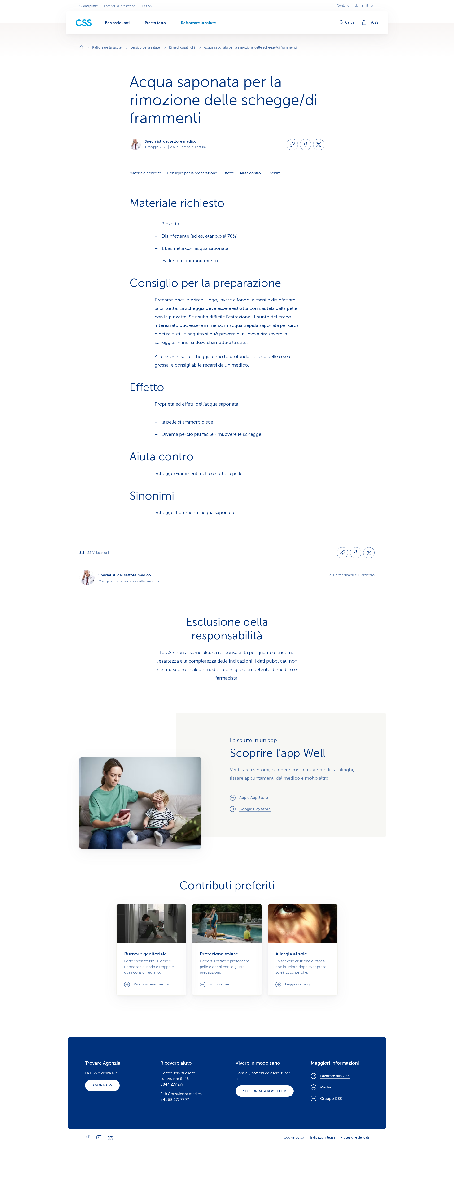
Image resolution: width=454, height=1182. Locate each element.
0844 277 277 (171, 1084)
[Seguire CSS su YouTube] (99, 1137)
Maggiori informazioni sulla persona (128, 581)
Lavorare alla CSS (335, 1076)
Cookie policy (294, 1137)
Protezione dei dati (354, 1137)
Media (325, 1087)
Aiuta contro (250, 173)
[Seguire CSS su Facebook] (88, 1137)
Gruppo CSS (331, 1098)
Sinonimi (274, 173)
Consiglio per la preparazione (192, 173)
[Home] (81, 47)
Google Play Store (255, 809)
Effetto (228, 173)
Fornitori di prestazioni (120, 6)
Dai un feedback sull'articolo (351, 575)
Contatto (343, 5)
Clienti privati (88, 6)
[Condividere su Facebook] (305, 144)
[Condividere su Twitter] (318, 144)
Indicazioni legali (322, 1137)
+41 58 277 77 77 (174, 1099)
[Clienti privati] (84, 22)
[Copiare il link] (292, 144)
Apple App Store (253, 798)
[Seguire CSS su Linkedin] (111, 1137)
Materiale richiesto (145, 173)
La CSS (147, 6)
